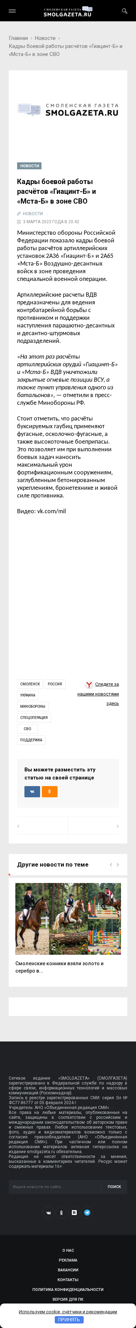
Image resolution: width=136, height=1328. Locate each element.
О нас (68, 1250)
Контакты (68, 1280)
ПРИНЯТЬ (69, 1319)
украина (27, 695)
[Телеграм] (87, 1212)
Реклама (68, 1260)
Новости (45, 38)
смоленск (30, 684)
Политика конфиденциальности (68, 1289)
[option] (68, 932)
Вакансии (68, 1270)
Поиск (114, 1187)
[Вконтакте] (48, 1212)
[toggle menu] (12, 11)
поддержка (31, 740)
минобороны (32, 706)
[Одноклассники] (61, 1212)
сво (27, 729)
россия (55, 684)
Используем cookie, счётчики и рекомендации (68, 1311)
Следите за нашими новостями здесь (98, 693)
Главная (18, 38)
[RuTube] (74, 1212)
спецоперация (34, 718)
